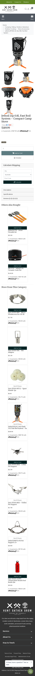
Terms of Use (8, 653)
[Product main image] (17, 52)
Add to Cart (18, 153)
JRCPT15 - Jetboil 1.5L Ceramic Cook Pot (16, 269)
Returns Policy (27, 653)
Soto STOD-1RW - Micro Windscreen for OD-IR (16, 313)
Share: (4, 125)
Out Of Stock (17, 386)
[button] (17, 158)
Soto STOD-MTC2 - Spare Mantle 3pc (17, 389)
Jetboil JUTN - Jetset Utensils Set (15, 231)
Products (26, 2)
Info (30, 131)
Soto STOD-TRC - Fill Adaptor (15, 351)
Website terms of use (24, 656)
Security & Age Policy (10, 656)
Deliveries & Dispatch (17, 659)
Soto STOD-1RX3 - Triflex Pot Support (17, 503)
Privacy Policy (17, 653)
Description (7, 190)
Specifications (8, 194)
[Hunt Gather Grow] (10, 9)
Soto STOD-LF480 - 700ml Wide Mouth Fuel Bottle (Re (17, 580)
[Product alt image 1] (26, 77)
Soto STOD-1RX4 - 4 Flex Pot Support (17, 465)
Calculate (18, 182)
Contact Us (18, 2)
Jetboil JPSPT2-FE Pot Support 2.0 (16, 541)
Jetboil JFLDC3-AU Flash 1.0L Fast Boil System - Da (17, 427)
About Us (9, 2)
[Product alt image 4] (8, 107)
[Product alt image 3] (26, 92)
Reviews (6, 198)
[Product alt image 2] (8, 92)
